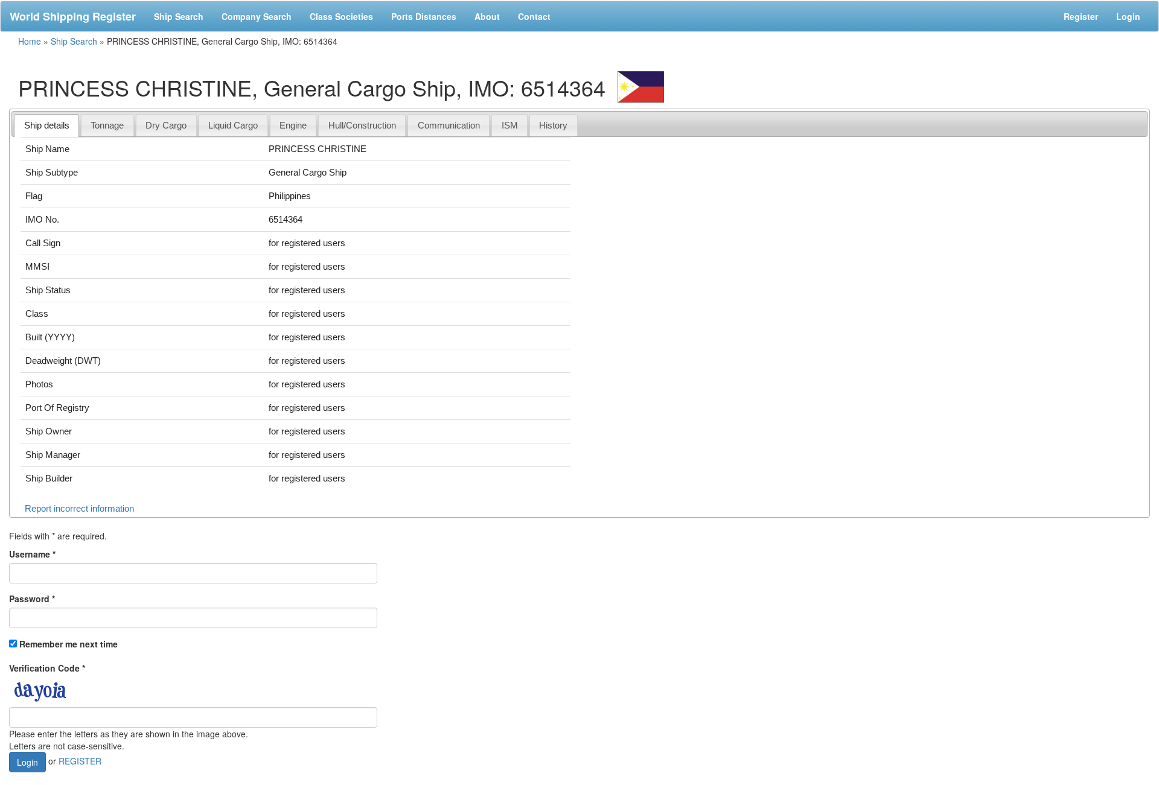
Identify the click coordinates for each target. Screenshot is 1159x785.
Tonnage (107, 125)
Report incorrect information (79, 508)
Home (29, 41)
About (487, 16)
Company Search (257, 16)
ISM (510, 125)
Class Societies (341, 16)
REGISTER (80, 760)
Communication (449, 125)
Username (32, 554)
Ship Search (178, 16)
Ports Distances (423, 16)
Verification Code (47, 668)
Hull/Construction (362, 125)
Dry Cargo (166, 125)
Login (1128, 16)
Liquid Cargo (233, 125)
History (553, 125)
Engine (293, 125)
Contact (534, 16)
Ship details (46, 125)
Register (1081, 16)
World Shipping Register (73, 16)
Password (32, 599)
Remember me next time (68, 644)
